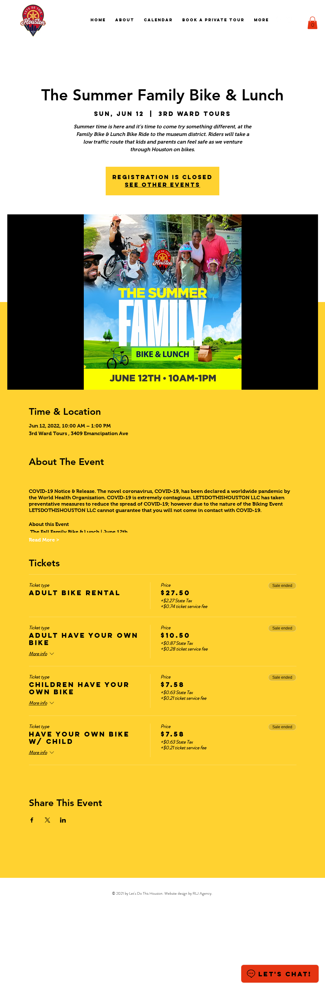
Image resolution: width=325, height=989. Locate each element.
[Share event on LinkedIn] (63, 820)
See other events (162, 184)
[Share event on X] (47, 820)
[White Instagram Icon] (289, 20)
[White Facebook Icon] (279, 20)
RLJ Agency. (202, 893)
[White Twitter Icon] (299, 20)
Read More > (44, 539)
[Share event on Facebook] (32, 820)
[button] (312, 23)
